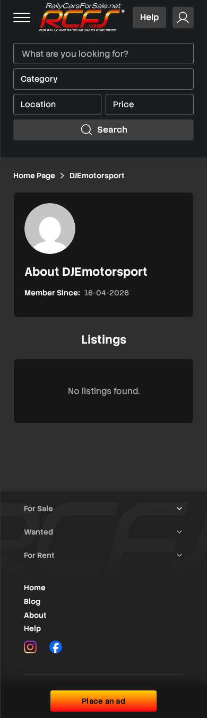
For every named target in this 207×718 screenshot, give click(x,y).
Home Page (34, 175)
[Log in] (183, 17)
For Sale (38, 508)
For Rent (39, 555)
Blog (32, 601)
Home (35, 587)
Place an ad (103, 701)
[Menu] (21, 17)
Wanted (38, 532)
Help (149, 17)
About (35, 615)
